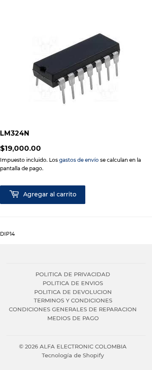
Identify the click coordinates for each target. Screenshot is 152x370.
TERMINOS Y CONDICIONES (73, 300)
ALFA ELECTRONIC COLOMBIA (83, 346)
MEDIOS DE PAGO (73, 318)
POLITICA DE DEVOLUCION (73, 291)
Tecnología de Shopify (73, 355)
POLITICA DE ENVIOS (73, 283)
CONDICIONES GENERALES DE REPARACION (73, 309)
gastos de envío (79, 160)
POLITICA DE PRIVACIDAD (72, 274)
